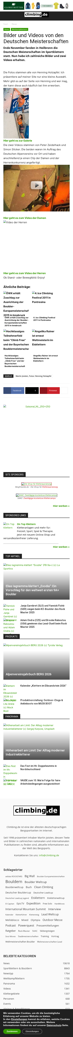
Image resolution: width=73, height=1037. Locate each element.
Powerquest (26, 925)
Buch (29, 887)
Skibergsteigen (47, 930)
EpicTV (20, 903)
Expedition (33, 903)
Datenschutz (54, 1025)
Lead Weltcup (50, 914)
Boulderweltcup (14, 887)
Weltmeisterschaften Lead (49, 941)
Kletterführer (21, 915)
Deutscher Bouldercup (18, 892)
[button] (5, 16)
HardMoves (59, 903)
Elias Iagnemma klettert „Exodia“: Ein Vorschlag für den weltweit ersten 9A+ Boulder (32, 590)
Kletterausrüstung (50, 487)
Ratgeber (10, 931)
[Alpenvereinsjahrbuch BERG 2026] (36, 661)
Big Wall (30, 876)
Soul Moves (10, 936)
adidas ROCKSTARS (13, 876)
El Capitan (9, 904)
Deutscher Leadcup (43, 892)
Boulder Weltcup (36, 882)
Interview (54, 909)
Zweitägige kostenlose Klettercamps (39, 498)
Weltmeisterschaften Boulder (20, 941)
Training (45, 936)
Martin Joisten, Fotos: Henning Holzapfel (33, 376)
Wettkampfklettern (19, 29)
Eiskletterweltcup (56, 898)
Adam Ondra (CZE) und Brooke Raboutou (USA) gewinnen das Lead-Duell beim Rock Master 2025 (43, 623)
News (14, 24)
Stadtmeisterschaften (28, 936)
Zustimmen (12, 1031)
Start (5, 24)
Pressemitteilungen (47, 925)
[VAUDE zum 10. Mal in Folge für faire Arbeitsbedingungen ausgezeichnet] (10, 784)
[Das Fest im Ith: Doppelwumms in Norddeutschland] (10, 774)
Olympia (35, 920)
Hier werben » (61, 505)
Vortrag (55, 936)
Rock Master (24, 931)
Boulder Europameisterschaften (51, 876)
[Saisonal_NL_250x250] (36, 437)
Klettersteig (34, 914)
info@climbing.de (49, 855)
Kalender (9, 914)
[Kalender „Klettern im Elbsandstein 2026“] (10, 693)
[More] (64, 390)
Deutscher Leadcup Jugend (17, 898)
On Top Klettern (26, 524)
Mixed (24, 920)
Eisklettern (38, 898)
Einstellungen (19, 1019)
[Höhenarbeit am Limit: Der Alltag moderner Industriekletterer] (36, 741)
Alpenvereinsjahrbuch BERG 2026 (28, 674)
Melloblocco (12, 920)
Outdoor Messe (52, 920)
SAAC (35, 931)
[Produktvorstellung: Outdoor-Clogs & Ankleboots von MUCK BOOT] (10, 707)
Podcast (10, 925)
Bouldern (13, 881)
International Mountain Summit (25, 909)
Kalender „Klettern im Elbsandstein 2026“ (43, 685)
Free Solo (47, 903)
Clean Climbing (43, 887)
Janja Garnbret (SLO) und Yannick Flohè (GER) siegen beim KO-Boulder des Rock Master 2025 (42, 609)
